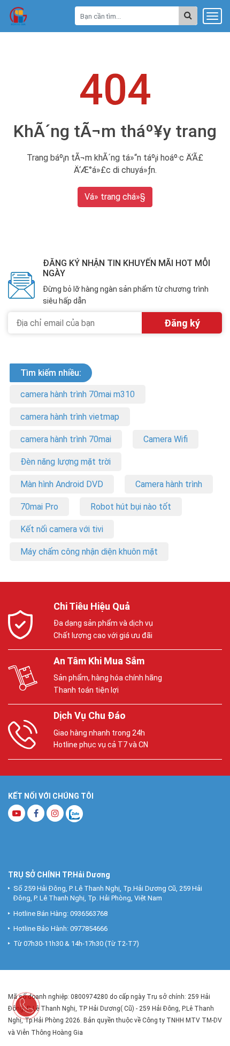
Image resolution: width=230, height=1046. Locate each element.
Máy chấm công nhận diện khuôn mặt (89, 552)
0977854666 (89, 928)
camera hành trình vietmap (69, 417)
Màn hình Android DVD (61, 484)
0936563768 (89, 913)
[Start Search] (188, 15)
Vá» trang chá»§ (115, 197)
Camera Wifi (165, 439)
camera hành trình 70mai (65, 439)
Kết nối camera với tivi (61, 529)
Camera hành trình (168, 484)
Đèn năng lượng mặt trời (65, 462)
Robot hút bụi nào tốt (130, 507)
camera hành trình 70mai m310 (77, 394)
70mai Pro (39, 507)
